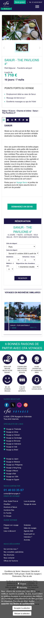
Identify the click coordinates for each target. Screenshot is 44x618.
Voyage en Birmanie (13, 441)
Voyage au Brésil (12, 449)
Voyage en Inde (11, 446)
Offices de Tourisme (11, 561)
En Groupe (7, 516)
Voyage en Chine (12, 432)
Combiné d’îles (9, 510)
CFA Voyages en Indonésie (21, 416)
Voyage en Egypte (12, 479)
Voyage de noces (30, 504)
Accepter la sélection (22, 608)
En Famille (7, 513)
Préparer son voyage (11, 525)
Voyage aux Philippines (14, 464)
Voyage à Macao (12, 470)
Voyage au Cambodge (14, 438)
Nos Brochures (9, 555)
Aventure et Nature (10, 507)
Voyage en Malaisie (13, 462)
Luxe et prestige (29, 501)
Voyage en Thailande (13, 429)
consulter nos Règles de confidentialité (17, 603)
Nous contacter (9, 558)
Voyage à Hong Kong (13, 467)
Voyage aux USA (12, 476)
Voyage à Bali (11, 473)
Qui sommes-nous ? (11, 549)
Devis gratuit (20, 2)
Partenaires (17, 576)
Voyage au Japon (12, 459)
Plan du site (27, 576)
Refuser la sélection (22, 613)
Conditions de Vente (12, 571)
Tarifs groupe (19, 573)
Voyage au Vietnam (13, 435)
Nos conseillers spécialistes (13, 552)
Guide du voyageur (33, 573)
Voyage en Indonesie (13, 444)
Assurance (26, 571)
